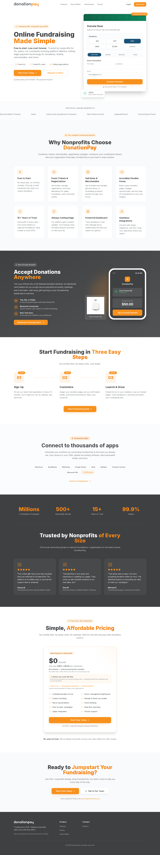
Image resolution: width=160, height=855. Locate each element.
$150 (132, 41)
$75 (114, 41)
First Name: (90, 64)
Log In (128, 4)
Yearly (135, 54)
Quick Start (140, 4)
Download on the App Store (29, 322)
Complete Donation (115, 82)
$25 (97, 41)
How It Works (76, 4)
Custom (132, 46)
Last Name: (119, 64)
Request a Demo (55, 73)
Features (64, 4)
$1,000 (114, 46)
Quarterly (122, 54)
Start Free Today (26, 73)
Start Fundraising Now (78, 409)
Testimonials (89, 4)
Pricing (100, 4)
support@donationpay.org (90, 799)
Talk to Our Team (96, 791)
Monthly (108, 54)
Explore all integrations (78, 481)
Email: (89, 71)
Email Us (85, 826)
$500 (97, 46)
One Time (94, 54)
